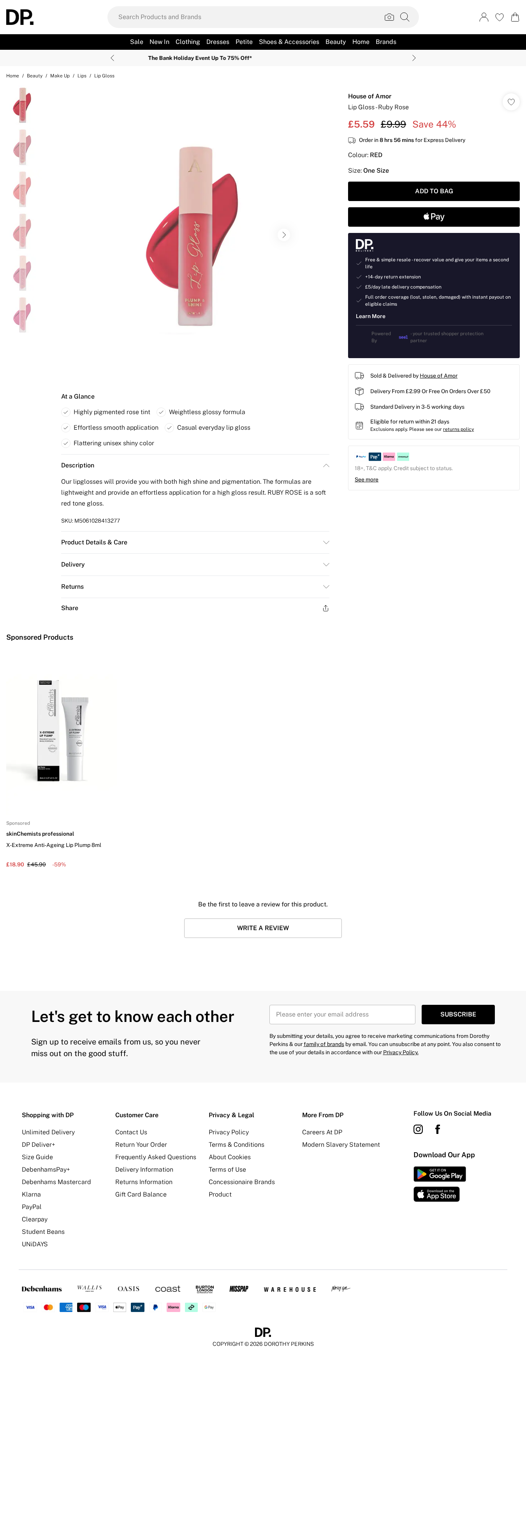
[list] (195, 235)
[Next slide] (414, 58)
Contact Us (131, 1132)
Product (220, 1194)
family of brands (324, 1044)
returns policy (458, 429)
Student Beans (43, 1231)
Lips (81, 76)
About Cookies (230, 1157)
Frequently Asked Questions (155, 1157)
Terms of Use (227, 1169)
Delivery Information (144, 1169)
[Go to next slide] (284, 235)
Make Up (60, 76)
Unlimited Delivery (48, 1132)
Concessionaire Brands (242, 1182)
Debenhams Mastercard (56, 1182)
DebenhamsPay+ (46, 1169)
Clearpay (34, 1219)
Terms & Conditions (236, 1144)
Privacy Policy (229, 1132)
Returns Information (143, 1182)
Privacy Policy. (401, 1052)
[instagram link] (418, 1129)
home (12, 76)
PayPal (32, 1207)
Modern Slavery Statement (341, 1144)
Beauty (34, 76)
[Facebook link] (437, 1129)
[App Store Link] (439, 1184)
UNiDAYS (35, 1244)
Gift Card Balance (141, 1194)
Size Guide (37, 1157)
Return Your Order (141, 1144)
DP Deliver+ (38, 1144)
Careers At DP (322, 1132)
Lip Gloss (104, 76)
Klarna (31, 1194)
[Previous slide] (112, 58)
